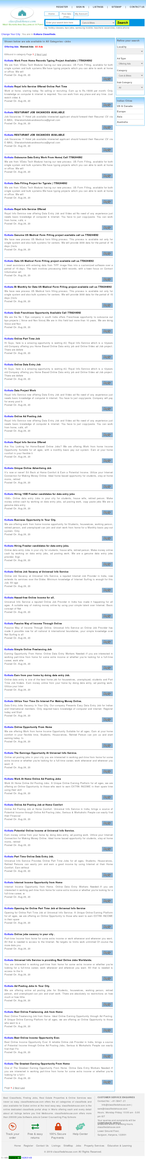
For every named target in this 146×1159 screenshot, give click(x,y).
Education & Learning (120, 1145)
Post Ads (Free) (66, 15)
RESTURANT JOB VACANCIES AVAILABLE (39, 112)
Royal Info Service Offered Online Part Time (40, 86)
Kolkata (8, 60)
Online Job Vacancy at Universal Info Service (41, 571)
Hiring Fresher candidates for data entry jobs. (41, 545)
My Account (81, 13)
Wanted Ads (26, 46)
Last (44, 54)
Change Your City (10, 34)
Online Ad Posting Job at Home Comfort (38, 804)
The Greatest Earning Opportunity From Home (42, 1063)
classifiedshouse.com (66, 1113)
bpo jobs (69, 27)
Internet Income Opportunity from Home (38, 882)
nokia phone (122, 27)
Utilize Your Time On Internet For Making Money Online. (48, 701)
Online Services (77, 1097)
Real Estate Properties (52, 1097)
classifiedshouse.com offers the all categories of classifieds (54, 1101)
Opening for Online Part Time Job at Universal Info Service (49, 908)
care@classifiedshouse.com (112, 1108)
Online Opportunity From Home (33, 727)
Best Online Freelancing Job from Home (38, 1011)
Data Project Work (25, 390)
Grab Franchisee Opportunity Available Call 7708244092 (47, 312)
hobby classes (56, 27)
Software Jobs (30, 1116)
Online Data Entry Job (27, 364)
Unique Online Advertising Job (32, 468)
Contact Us (137, 6)
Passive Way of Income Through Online (38, 623)
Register (62, 6)
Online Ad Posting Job (28, 416)
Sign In (80, 6)
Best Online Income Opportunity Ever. (37, 1037)
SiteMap (68, 1145)
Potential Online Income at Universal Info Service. (44, 830)
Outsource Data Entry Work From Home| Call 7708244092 (48, 157)
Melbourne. (48, 1113)
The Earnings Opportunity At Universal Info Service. (45, 753)
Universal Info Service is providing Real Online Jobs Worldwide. (53, 960)
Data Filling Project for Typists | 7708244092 (40, 183)
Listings (98, 6)
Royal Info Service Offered (30, 209)
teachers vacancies (104, 27)
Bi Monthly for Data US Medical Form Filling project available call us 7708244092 (63, 286)
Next (39, 54)
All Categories (54, 41)
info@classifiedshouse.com (116, 1104)
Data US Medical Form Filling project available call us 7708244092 (54, 261)
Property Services (94, 1145)
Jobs (34, 1097)
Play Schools (69, 1116)
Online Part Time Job (27, 338)
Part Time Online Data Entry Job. (34, 856)
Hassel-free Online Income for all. (34, 597)
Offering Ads (11, 46)
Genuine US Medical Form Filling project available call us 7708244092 (56, 235)
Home (51, 13)
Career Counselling (51, 1116)
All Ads (39, 46)
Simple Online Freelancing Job (33, 649)
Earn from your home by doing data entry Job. (42, 675)
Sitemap (117, 6)
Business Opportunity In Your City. (35, 519)
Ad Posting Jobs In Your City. (32, 986)
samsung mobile (84, 27)
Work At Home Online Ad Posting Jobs (37, 778)
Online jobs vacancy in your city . (34, 934)
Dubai (26, 1105)
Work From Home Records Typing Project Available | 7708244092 (53, 60)
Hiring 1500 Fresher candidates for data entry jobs (44, 494)
